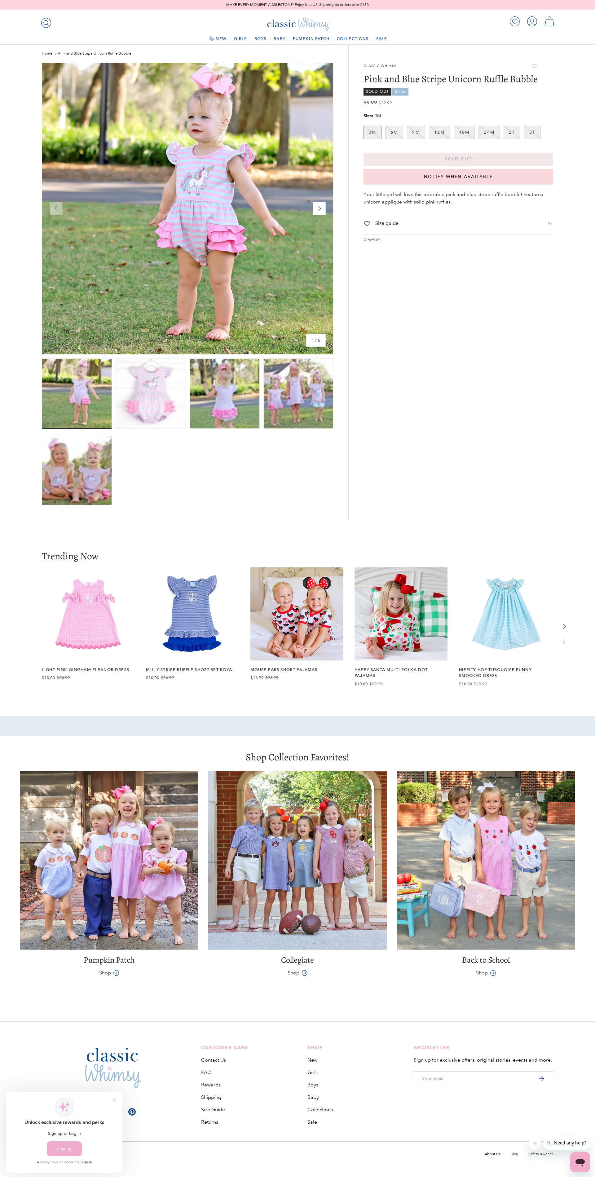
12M (439, 132)
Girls (240, 38)
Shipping (211, 1097)
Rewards (211, 1085)
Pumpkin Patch (311, 38)
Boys (260, 38)
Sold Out (458, 159)
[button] (549, 21)
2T (512, 132)
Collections (353, 38)
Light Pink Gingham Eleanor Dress (85, 669)
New (221, 38)
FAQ (206, 1072)
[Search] (45, 22)
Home (47, 54)
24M (489, 132)
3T (532, 132)
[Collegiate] (297, 860)
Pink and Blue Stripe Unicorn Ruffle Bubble (94, 54)
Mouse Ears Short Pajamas (284, 669)
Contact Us (213, 1060)
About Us (492, 1154)
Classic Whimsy (380, 66)
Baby (279, 38)
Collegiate (297, 959)
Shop (105, 973)
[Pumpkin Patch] (109, 860)
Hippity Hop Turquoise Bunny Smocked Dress (495, 672)
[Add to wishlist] (534, 66)
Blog (514, 1154)
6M (394, 132)
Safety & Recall (540, 1154)
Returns (209, 1122)
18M (464, 132)
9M (416, 132)
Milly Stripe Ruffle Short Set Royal (190, 669)
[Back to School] (486, 860)
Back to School (486, 959)
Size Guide (213, 1109)
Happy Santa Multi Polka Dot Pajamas (391, 672)
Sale (381, 38)
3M (372, 132)
